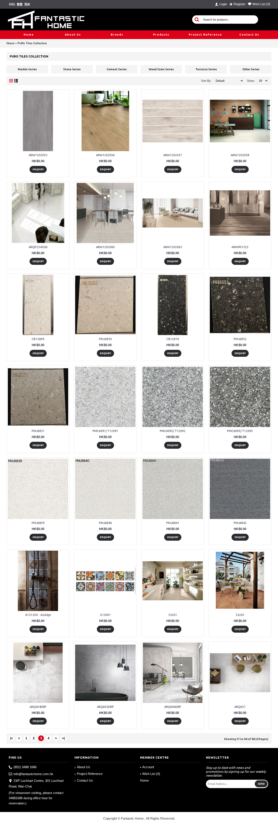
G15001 (105, 615)
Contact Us (85, 780)
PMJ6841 (172, 523)
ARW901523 (240, 247)
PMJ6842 (240, 523)
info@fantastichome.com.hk (33, 774)
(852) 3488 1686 (24, 767)
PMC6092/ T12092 (172, 431)
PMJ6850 (105, 339)
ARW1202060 (105, 247)
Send (261, 783)
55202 (240, 615)
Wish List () (151, 774)
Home (10, 43)
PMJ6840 (105, 523)
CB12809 (38, 339)
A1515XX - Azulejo (38, 615)
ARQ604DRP (38, 707)
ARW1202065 (172, 247)
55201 (172, 615)
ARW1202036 (105, 155)
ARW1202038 (240, 155)
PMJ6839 (38, 523)
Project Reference (90, 774)
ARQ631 (240, 707)
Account (148, 767)
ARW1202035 (38, 155)
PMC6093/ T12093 (240, 431)
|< (11, 738)
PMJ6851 (38, 431)
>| (63, 738)
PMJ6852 (240, 339)
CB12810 (172, 339)
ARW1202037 (172, 155)
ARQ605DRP (105, 707)
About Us (83, 767)
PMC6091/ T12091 (105, 431)
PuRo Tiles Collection (32, 43)
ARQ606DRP (172, 707)
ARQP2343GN (38, 247)
